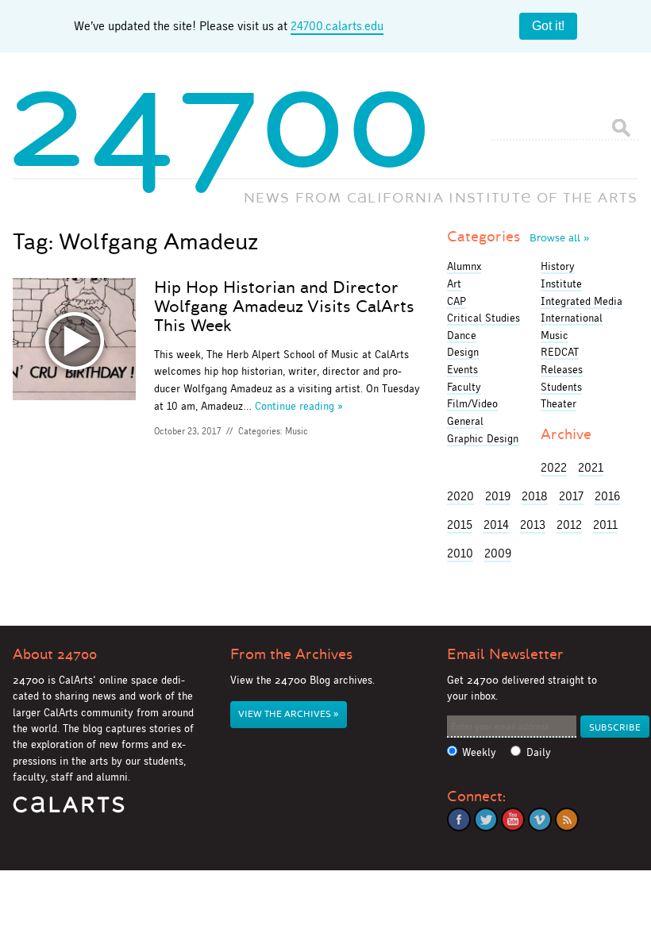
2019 (497, 495)
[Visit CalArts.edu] (69, 810)
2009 (497, 553)
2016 (607, 495)
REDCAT (560, 351)
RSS (567, 819)
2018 (535, 495)
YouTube (513, 819)
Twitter (486, 819)
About (55, 654)
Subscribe (615, 728)
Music (296, 431)
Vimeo (540, 819)
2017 (571, 495)
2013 (532, 524)
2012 (569, 524)
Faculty (464, 386)
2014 (496, 524)
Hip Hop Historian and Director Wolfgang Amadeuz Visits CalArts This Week (284, 306)
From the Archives (291, 654)
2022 (554, 467)
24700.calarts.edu (337, 25)
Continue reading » (299, 405)
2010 (460, 553)
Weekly (479, 752)
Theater (558, 403)
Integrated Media (581, 301)
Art (454, 283)
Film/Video (472, 403)
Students (561, 386)
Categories (518, 237)
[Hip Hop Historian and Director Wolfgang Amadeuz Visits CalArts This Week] (74, 342)
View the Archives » (288, 714)
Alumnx (464, 266)
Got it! (548, 26)
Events (462, 369)
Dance (461, 335)
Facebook (459, 819)
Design (463, 351)
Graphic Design (482, 438)
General (465, 421)
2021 (590, 467)
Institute (561, 283)
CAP (456, 301)
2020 (460, 495)
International (572, 317)
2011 (605, 524)
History (558, 266)
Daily (538, 752)
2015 (459, 524)
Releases (562, 369)
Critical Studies (483, 317)
